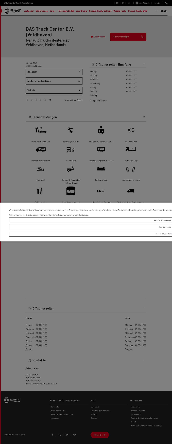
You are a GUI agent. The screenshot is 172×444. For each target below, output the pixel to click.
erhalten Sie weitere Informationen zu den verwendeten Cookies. (65, 215)
